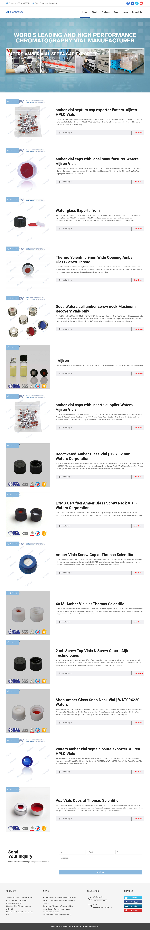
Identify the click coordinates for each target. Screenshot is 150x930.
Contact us (137, 12)
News (125, 12)
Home (84, 12)
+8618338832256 (100, 900)
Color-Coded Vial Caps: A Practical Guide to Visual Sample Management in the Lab (58, 907)
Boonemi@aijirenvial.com (103, 907)
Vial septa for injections (51, 912)
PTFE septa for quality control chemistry (57, 915)
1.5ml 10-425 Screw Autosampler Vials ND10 (19, 913)
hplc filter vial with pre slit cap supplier (19, 897)
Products (105, 12)
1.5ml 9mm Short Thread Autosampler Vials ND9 (19, 907)
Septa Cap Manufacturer (34, 58)
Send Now (101, 872)
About (94, 12)
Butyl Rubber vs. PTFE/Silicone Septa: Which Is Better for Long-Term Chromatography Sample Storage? (59, 900)
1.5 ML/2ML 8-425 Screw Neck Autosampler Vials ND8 (16, 902)
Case (116, 12)
